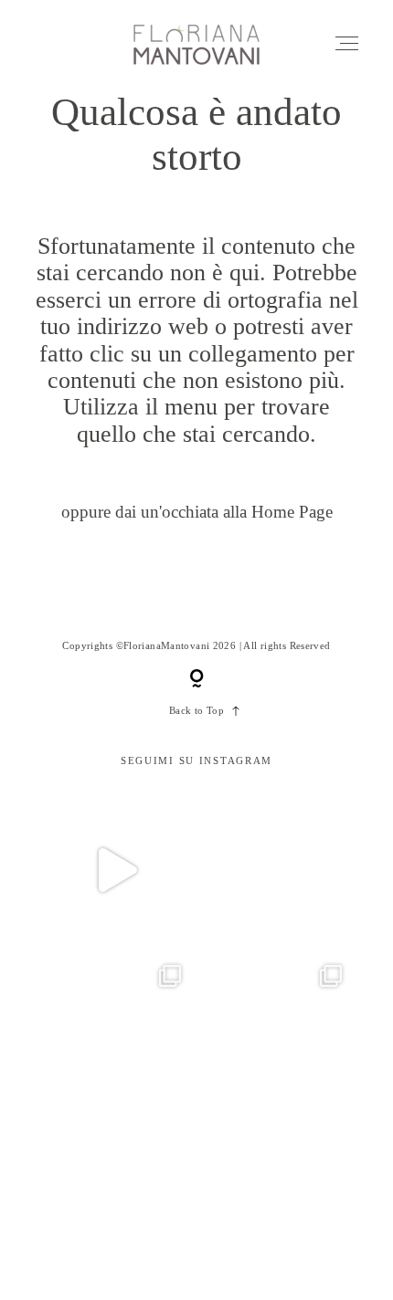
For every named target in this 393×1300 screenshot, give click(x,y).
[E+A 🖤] (116, 870)
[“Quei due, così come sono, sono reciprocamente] (116, 1030)
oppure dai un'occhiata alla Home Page (197, 511)
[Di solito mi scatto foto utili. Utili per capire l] (116, 1190)
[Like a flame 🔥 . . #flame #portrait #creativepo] (277, 870)
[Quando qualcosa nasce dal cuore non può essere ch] (277, 1030)
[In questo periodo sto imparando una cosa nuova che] (277, 1190)
